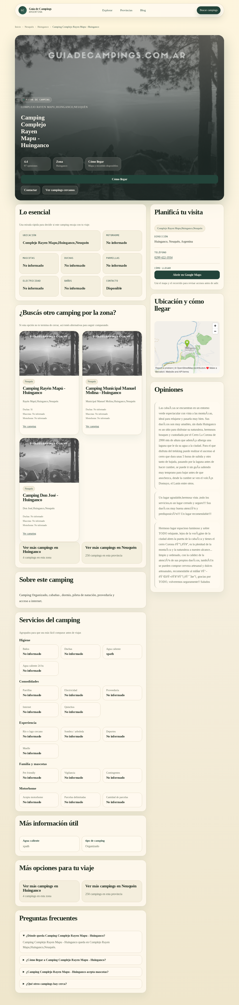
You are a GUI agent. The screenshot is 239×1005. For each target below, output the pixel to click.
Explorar (107, 10)
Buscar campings (209, 10)
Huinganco (43, 26)
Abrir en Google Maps (187, 274)
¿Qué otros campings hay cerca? (46, 983)
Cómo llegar (119, 179)
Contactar (30, 190)
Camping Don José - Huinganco (40, 497)
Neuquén (29, 26)
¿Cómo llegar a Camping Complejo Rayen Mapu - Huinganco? (66, 959)
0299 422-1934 (163, 257)
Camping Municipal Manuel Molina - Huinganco (111, 390)
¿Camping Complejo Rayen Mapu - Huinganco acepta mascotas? (67, 971)
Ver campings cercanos (60, 190)
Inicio (18, 26)
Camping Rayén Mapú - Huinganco (44, 390)
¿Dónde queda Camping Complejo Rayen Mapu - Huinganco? (65, 935)
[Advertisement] (119, 69)
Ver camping (29, 426)
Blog (143, 10)
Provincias (126, 10)
